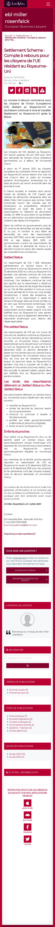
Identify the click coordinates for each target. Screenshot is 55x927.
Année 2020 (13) (17, 754)
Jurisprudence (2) (18, 730)
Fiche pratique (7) (18, 716)
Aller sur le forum (25, 570)
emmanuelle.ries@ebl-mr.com (21, 525)
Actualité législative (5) (21, 719)
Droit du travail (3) (18, 690)
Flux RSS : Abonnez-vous (23, 772)
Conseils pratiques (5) (20, 722)
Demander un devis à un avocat (25, 579)
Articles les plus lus (19, 692)
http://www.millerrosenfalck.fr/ (20, 534)
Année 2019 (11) (16, 757)
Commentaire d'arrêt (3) (21, 725)
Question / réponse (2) (20, 727)
